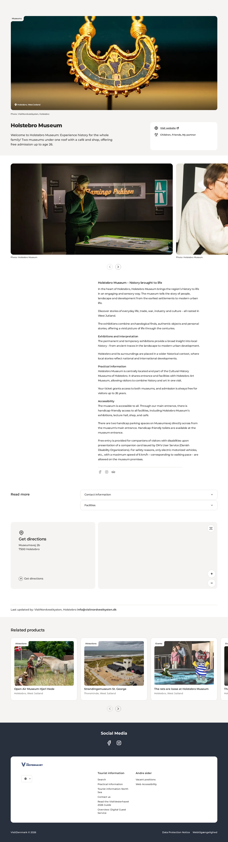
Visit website (168, 128)
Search (102, 779)
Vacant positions (146, 779)
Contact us (104, 796)
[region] (157, 555)
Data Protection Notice (176, 832)
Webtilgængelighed (205, 832)
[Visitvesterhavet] (32, 765)
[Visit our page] (109, 743)
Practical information (110, 784)
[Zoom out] (212, 583)
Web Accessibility (146, 784)
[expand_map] (211, 528)
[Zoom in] (212, 574)
